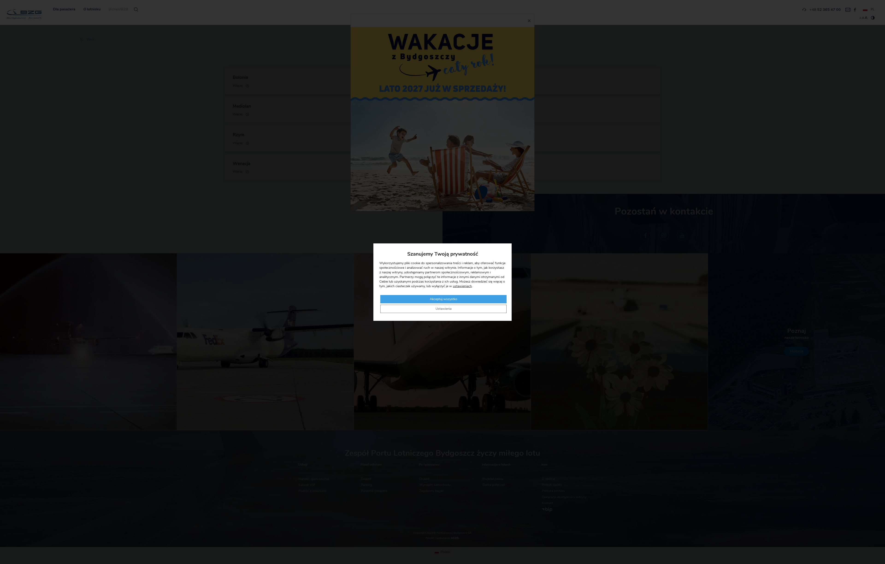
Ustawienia (443, 308)
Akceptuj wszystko (443, 299)
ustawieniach (462, 286)
